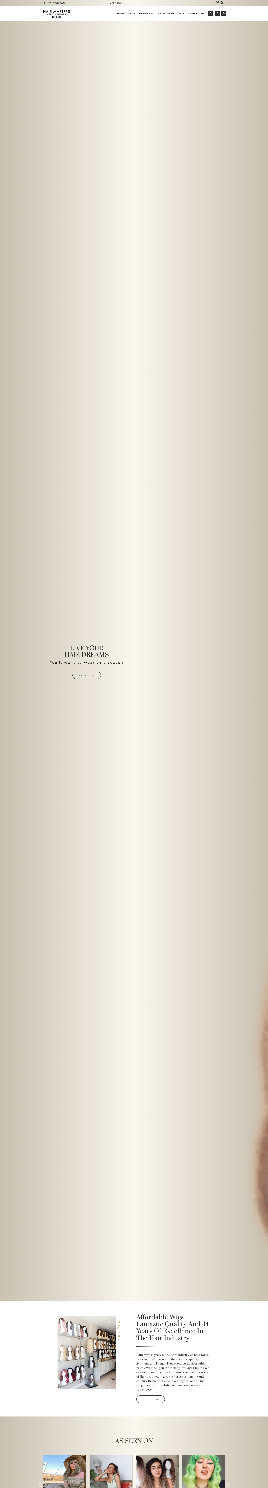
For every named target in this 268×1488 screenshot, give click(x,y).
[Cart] (223, 13)
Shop (131, 13)
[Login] (217, 13)
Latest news (166, 13)
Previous (40, 1482)
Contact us (196, 13)
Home (120, 13)
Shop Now (86, 675)
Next (227, 1482)
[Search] (210, 13)
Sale (181, 13)
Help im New (146, 13)
